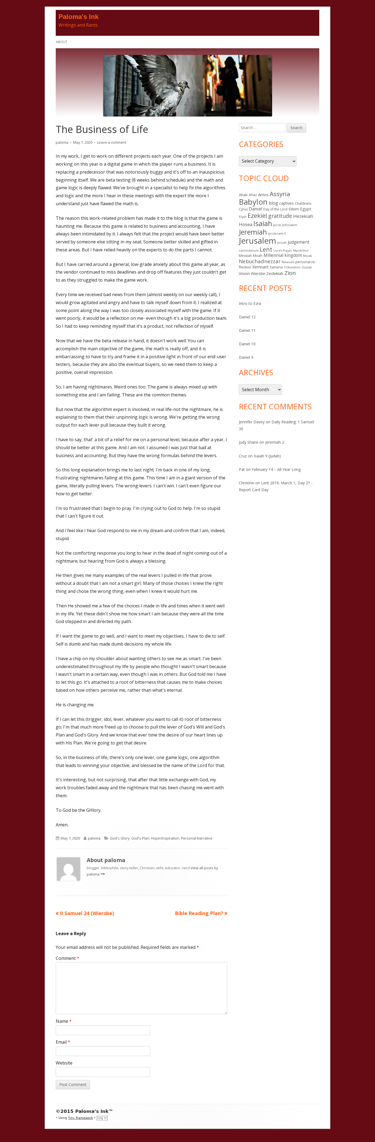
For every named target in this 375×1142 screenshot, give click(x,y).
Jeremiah (253, 232)
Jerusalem (257, 240)
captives (286, 203)
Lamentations (249, 250)
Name (64, 1021)
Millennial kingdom (283, 255)
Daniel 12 (247, 316)
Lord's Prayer (282, 250)
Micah (257, 255)
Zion (290, 273)
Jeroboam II (277, 233)
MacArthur (301, 250)
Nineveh (288, 262)
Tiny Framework (80, 1118)
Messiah (245, 255)
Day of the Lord (275, 209)
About (61, 42)
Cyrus (243, 209)
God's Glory (120, 838)
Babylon (253, 202)
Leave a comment (111, 142)
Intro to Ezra (250, 303)
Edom (294, 209)
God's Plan (140, 838)
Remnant (260, 266)
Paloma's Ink (78, 16)
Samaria (276, 267)
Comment (67, 958)
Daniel (255, 209)
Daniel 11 (247, 330)
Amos (263, 194)
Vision (244, 273)
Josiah (282, 242)
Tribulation (292, 267)
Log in (102, 1118)
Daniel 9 (246, 357)
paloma (62, 142)
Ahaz (253, 194)
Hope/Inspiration (165, 838)
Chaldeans (303, 203)
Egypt (305, 209)
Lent (266, 249)
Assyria (280, 194)
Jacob (277, 225)
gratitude (280, 215)
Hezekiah (303, 216)
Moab (307, 256)
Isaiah (262, 223)
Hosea (245, 224)
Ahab (243, 194)
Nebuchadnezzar (260, 261)
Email (63, 1042)
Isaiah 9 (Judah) (267, 456)
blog (273, 203)
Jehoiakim (289, 225)
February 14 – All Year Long (276, 469)
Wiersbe (258, 273)
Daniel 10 (247, 343)
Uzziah (307, 267)
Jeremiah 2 (274, 442)
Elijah (243, 217)
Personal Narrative (196, 838)
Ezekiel (257, 215)
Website (64, 1063)
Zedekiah (274, 273)
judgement (298, 242)
